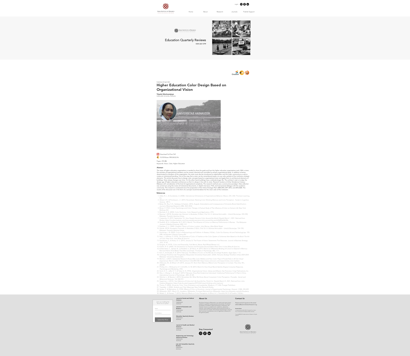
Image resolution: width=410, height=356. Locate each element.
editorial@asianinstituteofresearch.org (246, 304)
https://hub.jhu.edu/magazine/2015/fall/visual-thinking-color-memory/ (198, 283)
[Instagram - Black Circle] (241, 4)
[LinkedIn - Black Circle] (247, 4)
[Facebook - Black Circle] (244, 4)
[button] (234, 12)
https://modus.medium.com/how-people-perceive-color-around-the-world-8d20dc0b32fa (196, 220)
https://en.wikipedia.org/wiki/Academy (235, 291)
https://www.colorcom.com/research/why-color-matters (219, 261)
